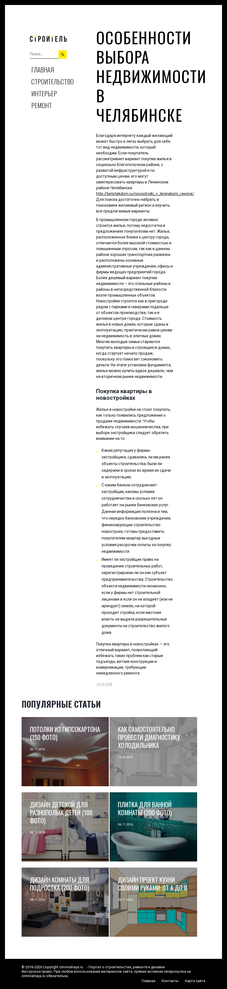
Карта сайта (195, 981)
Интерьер (44, 93)
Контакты (170, 981)
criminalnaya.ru (71, 967)
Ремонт (41, 105)
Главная (42, 69)
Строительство (52, 81)
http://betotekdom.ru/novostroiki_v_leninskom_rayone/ (145, 193)
